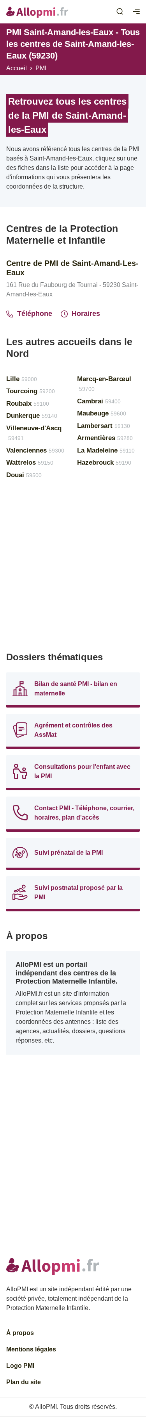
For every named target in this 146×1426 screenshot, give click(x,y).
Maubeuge (101, 413)
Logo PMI (20, 1365)
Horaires (86, 313)
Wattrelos (29, 462)
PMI (40, 68)
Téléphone (34, 313)
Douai (24, 475)
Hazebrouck (104, 462)
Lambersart (103, 426)
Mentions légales (31, 1349)
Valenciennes (35, 450)
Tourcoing (30, 391)
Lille (21, 379)
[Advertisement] (73, 569)
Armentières (105, 438)
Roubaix (27, 403)
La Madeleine (106, 450)
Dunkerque (31, 415)
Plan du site (23, 1382)
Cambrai (99, 401)
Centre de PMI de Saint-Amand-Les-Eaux (72, 268)
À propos (20, 1333)
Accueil (16, 68)
